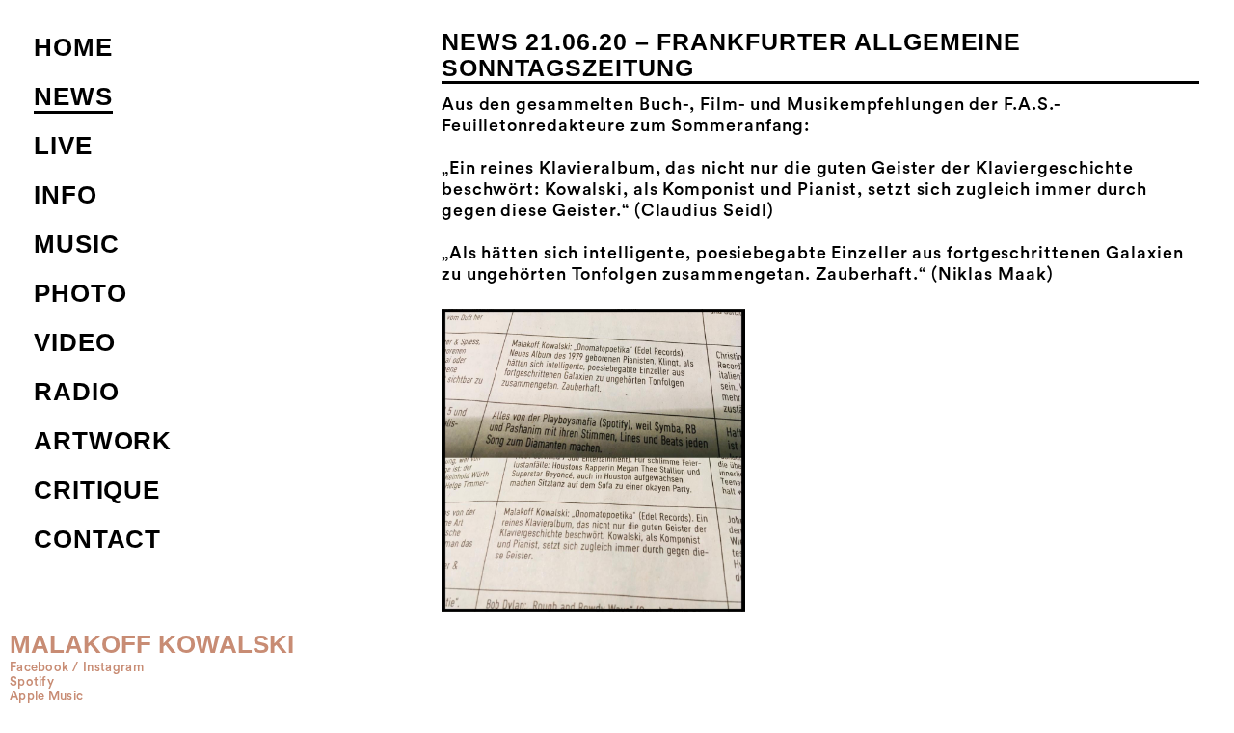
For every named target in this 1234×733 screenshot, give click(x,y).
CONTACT (97, 539)
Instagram (113, 667)
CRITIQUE (97, 489)
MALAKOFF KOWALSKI (152, 644)
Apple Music (46, 696)
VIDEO (75, 342)
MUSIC (77, 244)
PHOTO (80, 293)
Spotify (32, 682)
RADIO (77, 391)
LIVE (63, 145)
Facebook (39, 667)
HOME (73, 47)
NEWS (73, 96)
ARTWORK (103, 440)
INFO (65, 194)
